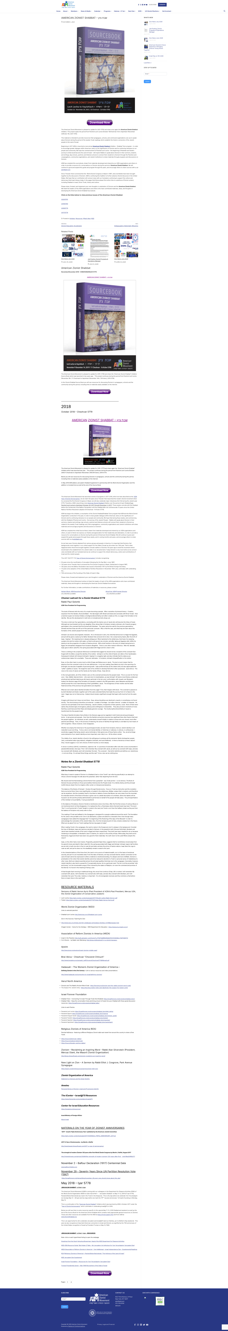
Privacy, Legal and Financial (106, 1324)
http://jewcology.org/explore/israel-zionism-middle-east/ (79, 950)
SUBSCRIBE (152, 4)
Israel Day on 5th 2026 (156, 56)
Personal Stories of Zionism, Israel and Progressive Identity (80, 1089)
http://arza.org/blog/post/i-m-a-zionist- (99, 940)
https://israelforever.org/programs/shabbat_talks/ (83, 1003)
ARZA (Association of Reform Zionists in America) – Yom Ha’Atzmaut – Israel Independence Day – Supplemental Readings (99, 1249)
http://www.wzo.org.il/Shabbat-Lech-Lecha (88, 914)
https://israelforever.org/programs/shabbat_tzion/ (119, 999)
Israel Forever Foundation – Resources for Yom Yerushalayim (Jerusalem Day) (85, 1261)
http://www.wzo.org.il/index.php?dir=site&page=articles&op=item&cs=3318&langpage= (89, 923)
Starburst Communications (76, 1326)
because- (114, 940)
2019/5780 (64, 204)
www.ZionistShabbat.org (69, 1217)
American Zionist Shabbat (96, 503)
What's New (86, 218)
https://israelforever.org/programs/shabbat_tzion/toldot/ (90, 1018)
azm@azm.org (119, 1301)
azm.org (117, 1305)
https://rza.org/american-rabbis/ (71, 1039)
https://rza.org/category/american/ (72, 1041)
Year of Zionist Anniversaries (71, 1206)
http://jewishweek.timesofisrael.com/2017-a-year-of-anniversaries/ (82, 1146)
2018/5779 (64, 208)
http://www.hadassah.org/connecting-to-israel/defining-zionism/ (81, 974)
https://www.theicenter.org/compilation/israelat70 (77, 1099)
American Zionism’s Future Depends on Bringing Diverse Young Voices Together (155, 47)
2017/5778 (64, 212)
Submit (147, 81)
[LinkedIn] (143, 5)
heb (118, 923)
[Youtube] (147, 1324)
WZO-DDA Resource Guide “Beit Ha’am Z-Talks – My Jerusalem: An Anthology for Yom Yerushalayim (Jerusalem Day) (98, 1245)
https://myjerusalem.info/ (105, 1214)
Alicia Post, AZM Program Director (116, 591)
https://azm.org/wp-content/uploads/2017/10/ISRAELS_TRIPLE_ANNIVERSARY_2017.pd (88, 1136)
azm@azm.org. (77, 539)
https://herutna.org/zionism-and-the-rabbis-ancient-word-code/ (110, 985)
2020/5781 (64, 199)
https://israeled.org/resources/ (71, 1109)
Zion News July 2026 (67, 259)
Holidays (72, 218)
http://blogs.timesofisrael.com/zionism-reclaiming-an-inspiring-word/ (83, 1056)
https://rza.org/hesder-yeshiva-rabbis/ (73, 1043)
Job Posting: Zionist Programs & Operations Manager (156, 30)
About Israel (65, 1119)
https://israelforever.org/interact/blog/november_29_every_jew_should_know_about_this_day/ (91, 1178)
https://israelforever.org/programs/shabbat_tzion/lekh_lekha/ (94, 1011)
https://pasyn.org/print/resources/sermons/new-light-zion (79, 1069)
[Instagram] (141, 5)
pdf (116, 898)
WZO (92, 218)
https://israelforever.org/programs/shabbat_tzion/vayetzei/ (91, 1020)
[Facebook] (139, 5)
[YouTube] (147, 5)
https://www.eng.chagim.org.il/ (118, 927)
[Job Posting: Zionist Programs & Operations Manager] (100, 245)
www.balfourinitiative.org (69, 1167)
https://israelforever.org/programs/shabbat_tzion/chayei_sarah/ (97, 1016)
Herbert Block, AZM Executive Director (73, 591)
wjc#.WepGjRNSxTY (128, 1156)
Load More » (148, 63)
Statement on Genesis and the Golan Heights (75, 1079)
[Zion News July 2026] (73, 245)
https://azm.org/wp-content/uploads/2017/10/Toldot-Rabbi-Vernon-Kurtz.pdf (90, 900)
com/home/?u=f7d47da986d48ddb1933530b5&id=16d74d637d (108, 938)
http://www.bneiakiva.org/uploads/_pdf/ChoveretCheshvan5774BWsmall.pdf (85, 960)
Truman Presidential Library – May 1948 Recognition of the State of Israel (84, 1265)
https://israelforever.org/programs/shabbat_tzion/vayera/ (90, 1013)
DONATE (162, 4)
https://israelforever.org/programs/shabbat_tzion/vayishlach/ (94, 1022)
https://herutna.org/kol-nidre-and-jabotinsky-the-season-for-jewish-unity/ (104, 988)
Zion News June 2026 (121, 259)
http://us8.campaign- (81, 938)
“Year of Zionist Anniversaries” (86, 558)
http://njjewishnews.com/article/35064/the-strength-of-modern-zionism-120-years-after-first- (91, 1156)
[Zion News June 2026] (126, 245)
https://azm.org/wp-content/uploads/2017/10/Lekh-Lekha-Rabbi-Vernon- (92, 898)
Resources (79, 218)
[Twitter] (145, 5)
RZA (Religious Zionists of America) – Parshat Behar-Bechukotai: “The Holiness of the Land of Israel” (92, 1253)
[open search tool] (224, 11)
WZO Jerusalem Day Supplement (71, 1257)
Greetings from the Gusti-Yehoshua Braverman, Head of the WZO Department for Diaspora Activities (92, 1241)
